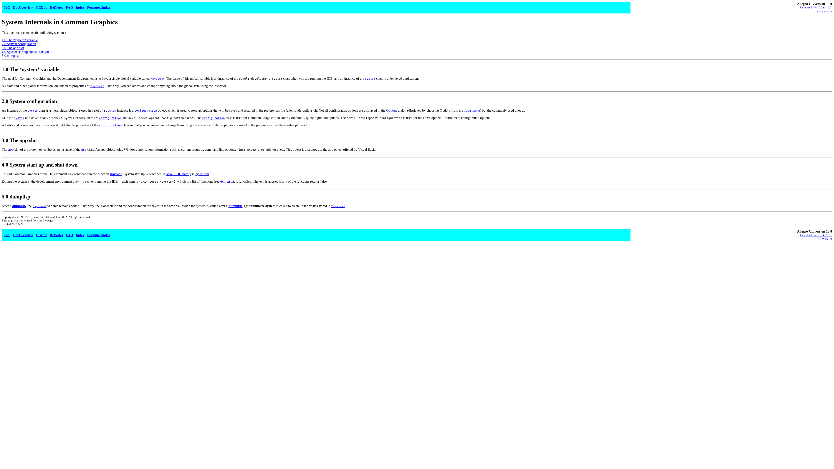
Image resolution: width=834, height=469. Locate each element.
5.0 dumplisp (11, 56)
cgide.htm (202, 174)
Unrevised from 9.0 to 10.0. (816, 7)
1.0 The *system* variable (20, 40)
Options (391, 110)
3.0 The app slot (13, 48)
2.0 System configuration (19, 44)
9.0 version (824, 11)
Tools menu (472, 110)
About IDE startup (178, 174)
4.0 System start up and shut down (25, 52)
